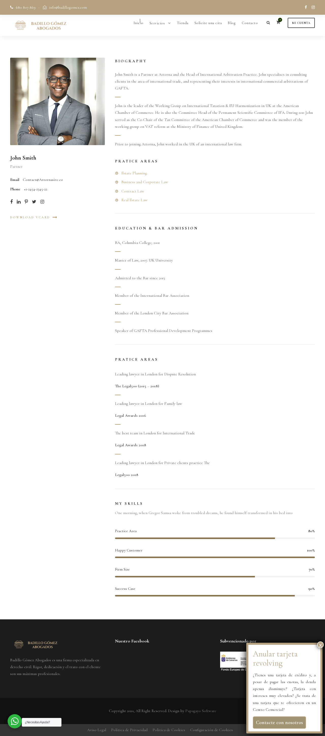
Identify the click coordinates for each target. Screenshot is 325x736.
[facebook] (306, 7)
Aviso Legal (96, 729)
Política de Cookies (169, 729)
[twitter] (34, 202)
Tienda (182, 23)
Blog (232, 23)
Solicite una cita (208, 23)
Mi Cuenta (301, 23)
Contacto (250, 23)
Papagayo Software (200, 710)
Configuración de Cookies (211, 729)
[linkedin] (19, 202)
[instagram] (313, 7)
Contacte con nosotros (279, 722)
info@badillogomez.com (68, 7)
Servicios (157, 23)
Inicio (138, 23)
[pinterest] (26, 202)
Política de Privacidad (129, 729)
